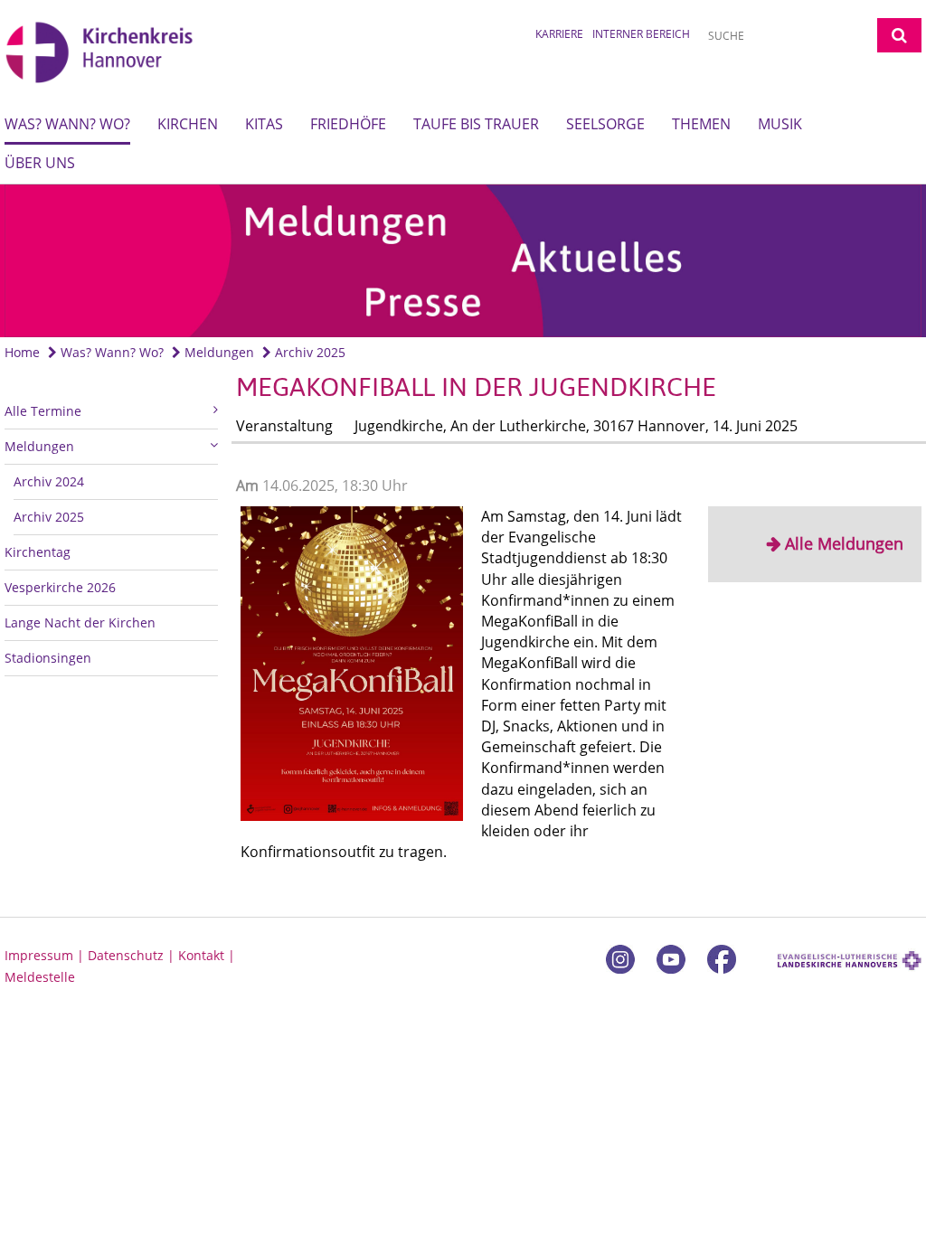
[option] (463, 260)
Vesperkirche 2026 (60, 587)
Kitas (264, 124)
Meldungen (217, 352)
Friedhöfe (348, 124)
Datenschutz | (133, 955)
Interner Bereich (641, 34)
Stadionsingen (48, 657)
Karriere (559, 34)
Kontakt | (206, 955)
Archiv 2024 (49, 481)
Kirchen (187, 124)
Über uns (40, 163)
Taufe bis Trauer (476, 124)
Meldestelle (40, 976)
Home (22, 352)
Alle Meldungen (844, 543)
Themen (701, 124)
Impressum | (46, 955)
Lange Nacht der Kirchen (80, 622)
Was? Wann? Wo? (67, 124)
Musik (780, 124)
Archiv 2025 (308, 352)
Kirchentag (38, 552)
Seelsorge (605, 124)
